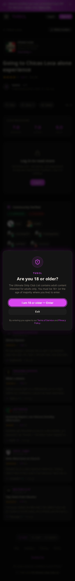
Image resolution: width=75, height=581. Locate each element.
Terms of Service (45, 320)
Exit (37, 311)
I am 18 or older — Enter (37, 303)
